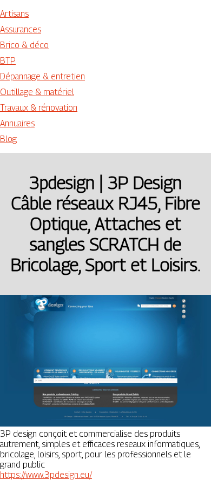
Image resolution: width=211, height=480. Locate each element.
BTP (8, 61)
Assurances (20, 29)
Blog (8, 139)
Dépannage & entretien (42, 76)
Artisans (14, 14)
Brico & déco (24, 45)
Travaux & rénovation (38, 108)
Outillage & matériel (37, 92)
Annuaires (17, 123)
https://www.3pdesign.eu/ (46, 475)
